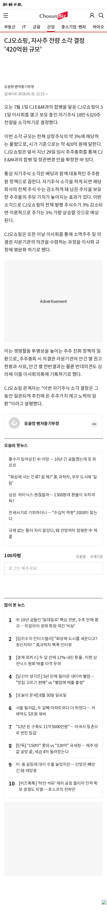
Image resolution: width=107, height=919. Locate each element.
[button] (6, 15)
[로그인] (92, 15)
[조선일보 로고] (12, 5)
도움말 (81, 556)
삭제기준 (96, 556)
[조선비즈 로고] (53, 15)
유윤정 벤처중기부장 (19, 86)
